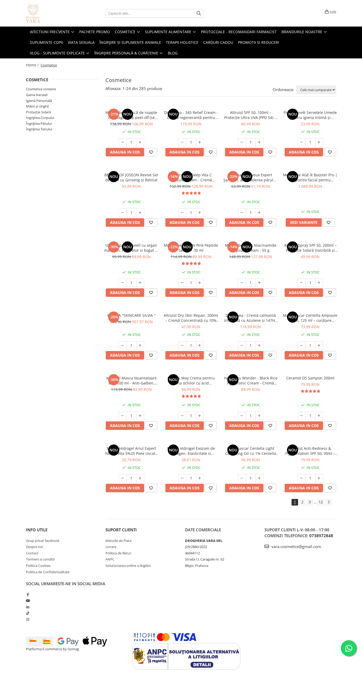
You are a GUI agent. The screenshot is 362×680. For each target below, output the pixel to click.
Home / (33, 64)
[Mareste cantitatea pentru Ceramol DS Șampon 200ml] (319, 416)
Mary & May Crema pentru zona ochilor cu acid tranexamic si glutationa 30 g (191, 380)
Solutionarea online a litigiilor (128, 565)
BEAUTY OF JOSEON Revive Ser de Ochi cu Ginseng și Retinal (131, 177)
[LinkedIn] (27, 607)
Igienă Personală (39, 100)
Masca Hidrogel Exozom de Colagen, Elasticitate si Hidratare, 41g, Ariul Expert (191, 451)
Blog (173, 52)
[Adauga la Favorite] (151, 152)
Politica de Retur (118, 553)
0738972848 (321, 535)
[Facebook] (27, 594)
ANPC (109, 559)
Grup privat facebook (42, 540)
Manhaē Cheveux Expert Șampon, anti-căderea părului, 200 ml (250, 177)
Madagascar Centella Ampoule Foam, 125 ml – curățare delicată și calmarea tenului (310, 318)
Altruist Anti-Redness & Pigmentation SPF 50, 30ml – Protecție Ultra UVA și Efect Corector (310, 451)
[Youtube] (27, 600)
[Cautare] (199, 13)
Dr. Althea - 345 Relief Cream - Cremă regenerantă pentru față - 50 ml (191, 115)
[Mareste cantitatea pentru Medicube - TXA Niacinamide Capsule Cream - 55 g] (259, 283)
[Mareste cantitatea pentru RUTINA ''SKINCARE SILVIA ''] (140, 345)
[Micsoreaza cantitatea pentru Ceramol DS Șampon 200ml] (302, 416)
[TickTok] (27, 613)
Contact (32, 553)
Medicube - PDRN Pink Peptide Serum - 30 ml (191, 248)
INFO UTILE (36, 529)
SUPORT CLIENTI (121, 529)
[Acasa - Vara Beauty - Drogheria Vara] (52, 13)
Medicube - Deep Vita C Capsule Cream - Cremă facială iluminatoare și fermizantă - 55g (191, 177)
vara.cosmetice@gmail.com (295, 546)
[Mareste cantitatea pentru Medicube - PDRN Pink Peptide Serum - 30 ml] (200, 283)
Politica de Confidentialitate (47, 572)
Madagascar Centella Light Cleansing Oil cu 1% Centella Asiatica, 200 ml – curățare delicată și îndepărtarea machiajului (250, 451)
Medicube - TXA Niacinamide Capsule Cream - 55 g (250, 248)
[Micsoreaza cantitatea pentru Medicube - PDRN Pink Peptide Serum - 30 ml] (182, 283)
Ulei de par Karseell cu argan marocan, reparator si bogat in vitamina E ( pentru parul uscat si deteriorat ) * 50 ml (131, 248)
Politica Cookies (38, 565)
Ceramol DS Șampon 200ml (310, 377)
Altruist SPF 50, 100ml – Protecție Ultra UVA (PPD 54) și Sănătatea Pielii (250, 115)
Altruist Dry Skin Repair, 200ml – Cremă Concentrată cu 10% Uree (191, 318)
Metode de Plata (118, 540)
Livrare (110, 546)
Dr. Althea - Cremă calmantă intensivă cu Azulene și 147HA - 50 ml (250, 318)
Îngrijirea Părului (39, 123)
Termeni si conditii (40, 559)
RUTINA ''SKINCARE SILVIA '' (131, 315)
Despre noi (34, 546)
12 (321, 501)
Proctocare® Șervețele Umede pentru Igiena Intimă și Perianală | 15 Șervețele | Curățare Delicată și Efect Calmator (310, 115)
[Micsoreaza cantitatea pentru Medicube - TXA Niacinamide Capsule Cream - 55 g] (242, 283)
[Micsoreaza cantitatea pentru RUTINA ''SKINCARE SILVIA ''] (123, 345)
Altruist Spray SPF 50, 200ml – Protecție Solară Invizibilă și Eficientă (310, 248)
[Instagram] (27, 619)
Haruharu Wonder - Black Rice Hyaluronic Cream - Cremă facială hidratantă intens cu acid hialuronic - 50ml (250, 380)
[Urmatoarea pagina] (328, 502)
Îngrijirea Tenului (39, 129)
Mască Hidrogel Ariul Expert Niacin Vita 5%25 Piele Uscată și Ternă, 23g (131, 451)
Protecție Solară (38, 112)
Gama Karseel (36, 94)
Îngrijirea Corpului (40, 117)
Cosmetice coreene (41, 89)
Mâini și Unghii (37, 106)
